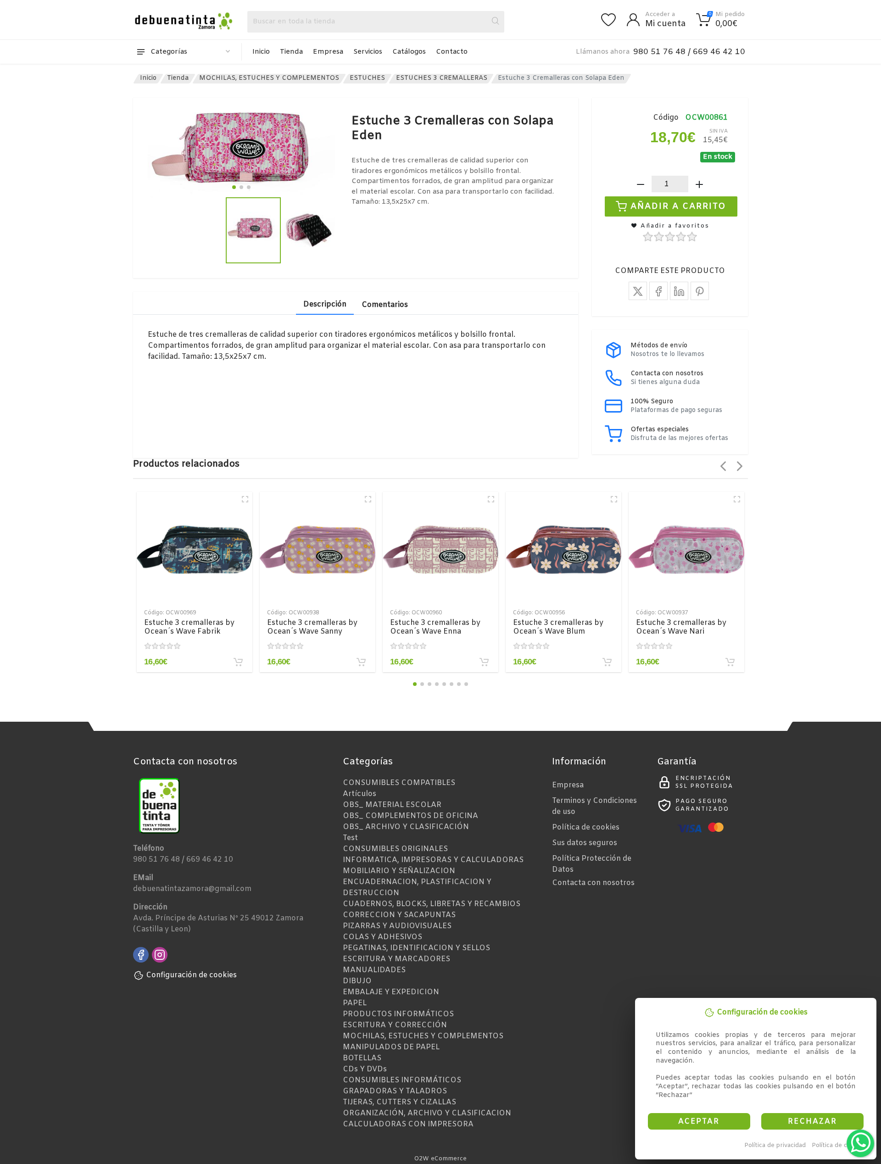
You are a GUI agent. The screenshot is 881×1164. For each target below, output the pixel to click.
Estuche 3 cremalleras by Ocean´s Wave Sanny (312, 627)
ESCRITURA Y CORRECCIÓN (395, 1025)
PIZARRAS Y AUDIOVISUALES (397, 926)
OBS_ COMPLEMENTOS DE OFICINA (410, 816)
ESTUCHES (367, 78)
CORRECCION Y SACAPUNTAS (399, 915)
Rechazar (812, 1121)
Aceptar (698, 1121)
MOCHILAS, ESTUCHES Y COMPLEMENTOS (269, 78)
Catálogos (409, 51)
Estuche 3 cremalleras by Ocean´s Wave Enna (435, 627)
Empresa (328, 51)
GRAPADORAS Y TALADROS (395, 1091)
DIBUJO (357, 981)
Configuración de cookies (191, 975)
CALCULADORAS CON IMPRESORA (408, 1124)
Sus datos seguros (584, 843)
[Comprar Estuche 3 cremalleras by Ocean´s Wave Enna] (484, 662)
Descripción (324, 304)
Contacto (452, 51)
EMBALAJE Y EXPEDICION (391, 992)
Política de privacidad (775, 1145)
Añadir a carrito (678, 206)
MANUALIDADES (374, 970)
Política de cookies (839, 1145)
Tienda (291, 51)
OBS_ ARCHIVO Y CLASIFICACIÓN (406, 827)
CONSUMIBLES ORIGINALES (395, 849)
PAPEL (355, 1003)
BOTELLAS (362, 1058)
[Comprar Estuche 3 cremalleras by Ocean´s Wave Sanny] (361, 662)
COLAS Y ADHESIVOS (382, 937)
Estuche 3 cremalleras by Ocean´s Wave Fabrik (189, 627)
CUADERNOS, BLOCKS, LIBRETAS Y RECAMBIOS (431, 904)
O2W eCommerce (440, 1159)
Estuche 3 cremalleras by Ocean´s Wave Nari (681, 627)
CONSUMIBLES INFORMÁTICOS (402, 1080)
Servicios (367, 51)
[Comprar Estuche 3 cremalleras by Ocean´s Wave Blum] (607, 662)
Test (350, 838)
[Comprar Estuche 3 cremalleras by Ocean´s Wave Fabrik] (238, 662)
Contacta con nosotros (593, 883)
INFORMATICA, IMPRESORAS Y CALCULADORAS (433, 860)
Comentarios (385, 305)
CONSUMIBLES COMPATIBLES (399, 783)
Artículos (359, 794)
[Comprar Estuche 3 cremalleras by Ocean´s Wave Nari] (730, 662)
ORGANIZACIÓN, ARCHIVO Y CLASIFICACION (427, 1113)
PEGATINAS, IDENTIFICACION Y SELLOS (416, 948)
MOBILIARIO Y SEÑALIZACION (399, 871)
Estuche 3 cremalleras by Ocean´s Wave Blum (558, 627)
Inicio (261, 51)
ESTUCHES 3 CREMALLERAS (441, 78)
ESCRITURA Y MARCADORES (396, 959)
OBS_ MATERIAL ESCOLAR (392, 805)
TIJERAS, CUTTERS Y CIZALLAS (399, 1102)
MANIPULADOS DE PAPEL (391, 1047)
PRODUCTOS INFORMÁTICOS (398, 1014)
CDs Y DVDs (365, 1069)
